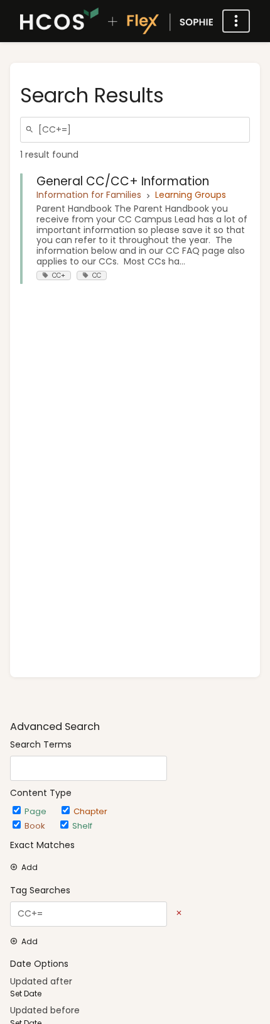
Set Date (25, 994)
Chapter (90, 811)
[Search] (31, 129)
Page (36, 811)
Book (36, 826)
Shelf (82, 826)
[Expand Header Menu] (236, 21)
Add (29, 868)
